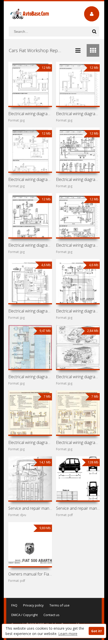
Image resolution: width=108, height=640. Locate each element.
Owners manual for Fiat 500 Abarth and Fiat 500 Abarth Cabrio (30, 574)
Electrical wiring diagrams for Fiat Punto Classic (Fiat (30, 376)
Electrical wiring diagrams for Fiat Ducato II (78, 376)
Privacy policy (33, 605)
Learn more (67, 633)
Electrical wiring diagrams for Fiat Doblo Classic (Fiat (30, 245)
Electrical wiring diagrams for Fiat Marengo (78, 311)
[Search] (94, 31)
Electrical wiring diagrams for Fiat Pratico (30, 113)
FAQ (14, 605)
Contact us (51, 615)
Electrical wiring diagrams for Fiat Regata (30, 311)
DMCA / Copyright (24, 615)
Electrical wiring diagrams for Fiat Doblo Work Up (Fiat (78, 113)
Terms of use (59, 605)
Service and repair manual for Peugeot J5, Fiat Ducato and (30, 508)
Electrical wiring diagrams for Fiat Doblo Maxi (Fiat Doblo (78, 179)
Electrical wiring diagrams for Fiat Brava (78, 442)
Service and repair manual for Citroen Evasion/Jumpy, (78, 508)
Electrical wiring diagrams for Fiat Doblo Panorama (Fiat (30, 179)
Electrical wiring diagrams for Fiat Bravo (30, 442)
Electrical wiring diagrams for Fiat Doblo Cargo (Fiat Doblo (78, 245)
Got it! (96, 631)
